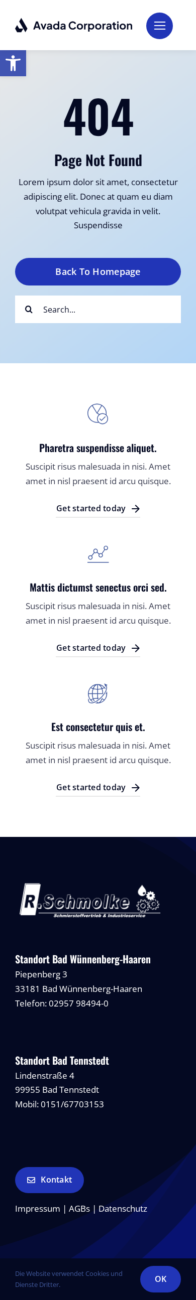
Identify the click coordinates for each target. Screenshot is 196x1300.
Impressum (37, 1208)
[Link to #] (159, 26)
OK (160, 1278)
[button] (13, 63)
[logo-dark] (74, 22)
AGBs (79, 1208)
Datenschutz (123, 1208)
